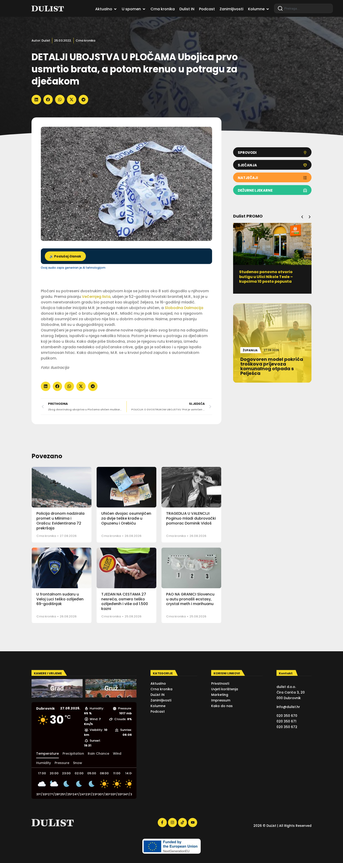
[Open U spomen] (144, 9)
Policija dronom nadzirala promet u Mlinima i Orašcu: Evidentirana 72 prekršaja (60, 521)
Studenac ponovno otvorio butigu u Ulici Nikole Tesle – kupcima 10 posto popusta (266, 276)
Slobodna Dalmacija (184, 307)
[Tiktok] (182, 822)
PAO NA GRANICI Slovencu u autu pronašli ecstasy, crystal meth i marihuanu (190, 599)
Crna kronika (85, 40)
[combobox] (303, 8)
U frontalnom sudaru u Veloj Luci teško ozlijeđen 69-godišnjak (60, 599)
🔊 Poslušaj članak (65, 256)
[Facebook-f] (162, 822)
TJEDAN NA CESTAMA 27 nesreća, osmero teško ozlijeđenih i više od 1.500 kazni (124, 601)
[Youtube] (192, 822)
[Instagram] (172, 822)
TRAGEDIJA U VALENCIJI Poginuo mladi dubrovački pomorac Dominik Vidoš (191, 518)
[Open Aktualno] (115, 9)
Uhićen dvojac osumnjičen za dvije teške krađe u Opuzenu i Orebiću (126, 518)
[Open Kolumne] (268, 9)
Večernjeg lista (96, 296)
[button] (36, 99)
